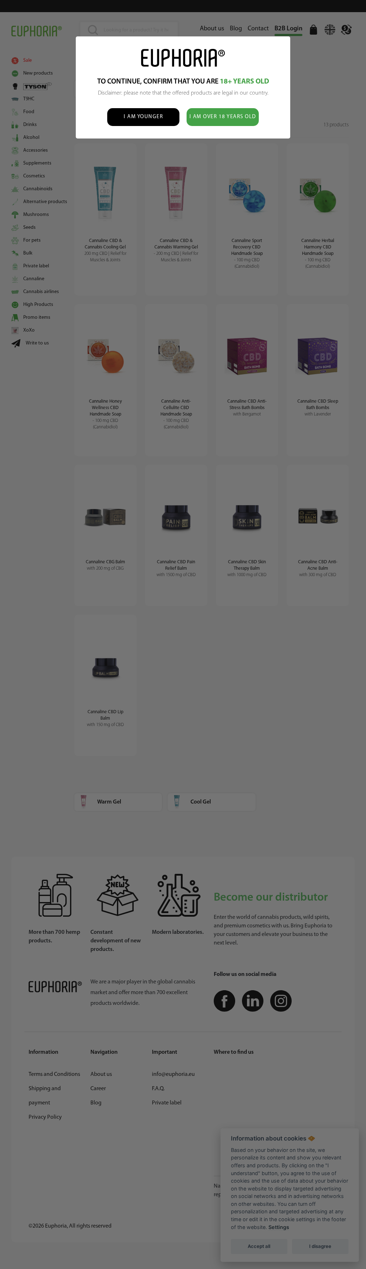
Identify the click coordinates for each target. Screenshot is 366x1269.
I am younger (143, 117)
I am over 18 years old (222, 117)
